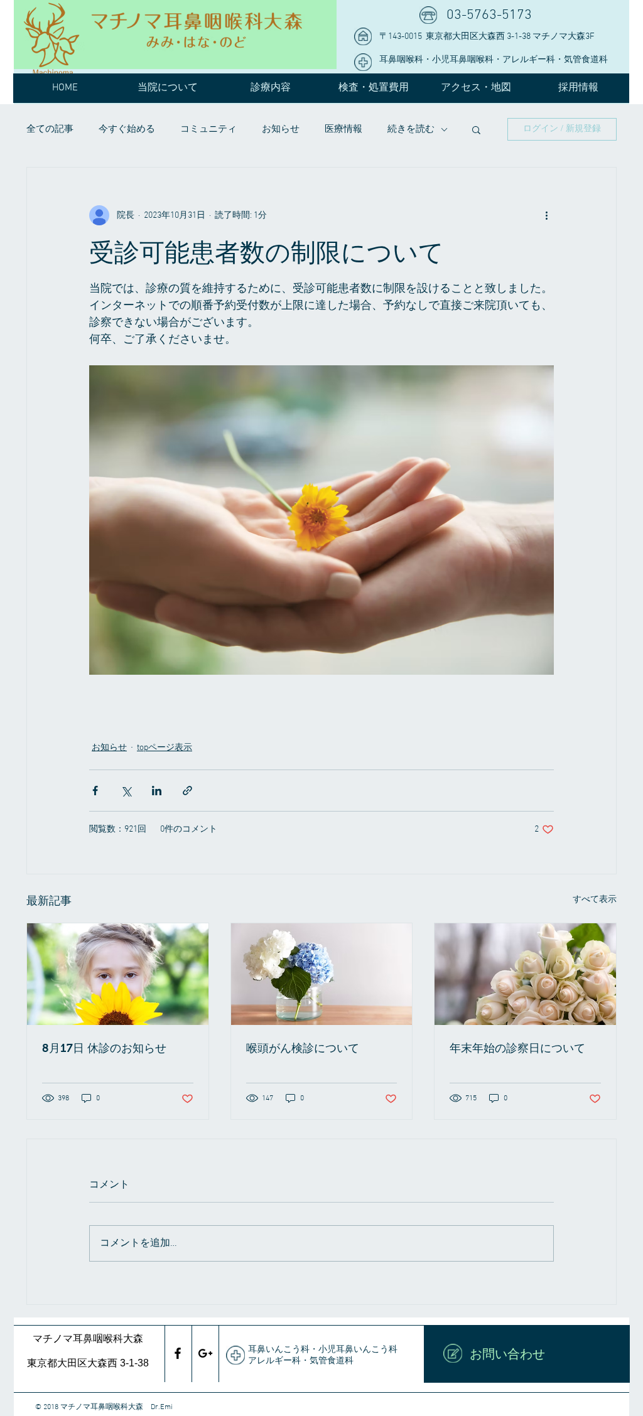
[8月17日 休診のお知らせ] (117, 974)
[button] (476, 129)
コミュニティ (208, 129)
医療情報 (343, 129)
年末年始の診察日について (517, 1048)
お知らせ (281, 129)
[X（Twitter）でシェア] (126, 790)
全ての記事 (49, 129)
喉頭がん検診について (302, 1048)
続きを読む (411, 129)
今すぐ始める (127, 129)
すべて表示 (595, 899)
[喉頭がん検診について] (322, 974)
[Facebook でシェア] (95, 790)
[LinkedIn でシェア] (157, 790)
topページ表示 (164, 748)
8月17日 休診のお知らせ (104, 1048)
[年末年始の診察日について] (525, 974)
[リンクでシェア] (187, 790)
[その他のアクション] (546, 215)
